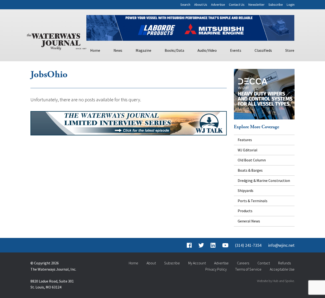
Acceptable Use (282, 269)
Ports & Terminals (252, 200)
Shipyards (245, 190)
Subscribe (275, 4)
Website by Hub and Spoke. (276, 281)
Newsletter (256, 4)
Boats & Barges (250, 170)
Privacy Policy (216, 269)
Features (245, 139)
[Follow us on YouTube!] (225, 245)
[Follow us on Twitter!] (201, 245)
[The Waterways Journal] (56, 40)
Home (95, 50)
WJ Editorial (247, 150)
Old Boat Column (252, 160)
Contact (263, 263)
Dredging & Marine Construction (264, 180)
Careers (243, 263)
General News (249, 221)
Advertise (218, 4)
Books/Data (174, 50)
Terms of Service (248, 269)
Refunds (284, 263)
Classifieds (263, 50)
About (151, 263)
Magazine (143, 50)
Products (245, 210)
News (117, 50)
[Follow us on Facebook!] (189, 245)
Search (185, 4)
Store (289, 50)
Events (235, 50)
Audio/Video (207, 50)
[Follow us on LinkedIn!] (213, 245)
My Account (197, 263)
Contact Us (237, 4)
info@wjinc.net (281, 245)
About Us (200, 4)
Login (291, 4)
